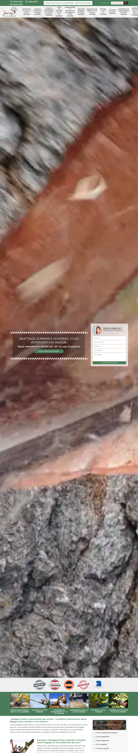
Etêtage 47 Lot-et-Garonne (103, 11)
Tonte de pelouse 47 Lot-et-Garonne (59, 12)
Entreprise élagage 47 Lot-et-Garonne (26, 11)
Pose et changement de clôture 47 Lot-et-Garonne (48, 11)
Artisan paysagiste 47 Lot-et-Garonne (37, 11)
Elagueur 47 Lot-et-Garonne (112, 11)
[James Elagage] (10, 11)
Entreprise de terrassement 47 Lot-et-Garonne (123, 11)
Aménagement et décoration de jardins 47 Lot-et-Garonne (70, 12)
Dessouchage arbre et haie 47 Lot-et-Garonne (92, 11)
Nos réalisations (49, 351)
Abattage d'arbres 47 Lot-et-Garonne (81, 11)
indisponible (17, 2)
